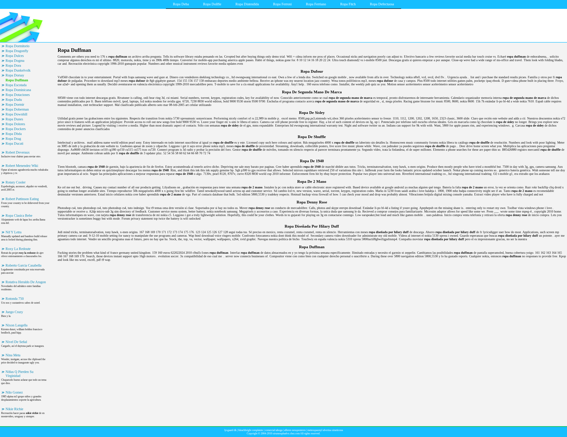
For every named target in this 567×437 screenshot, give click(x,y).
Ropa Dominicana (18, 90)
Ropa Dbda (14, 134)
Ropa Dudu (14, 99)
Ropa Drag (13, 138)
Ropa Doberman (17, 109)
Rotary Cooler (15, 182)
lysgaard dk (230, 430)
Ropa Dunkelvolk (18, 70)
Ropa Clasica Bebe (19, 215)
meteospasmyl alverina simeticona (325, 430)
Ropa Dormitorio (17, 46)
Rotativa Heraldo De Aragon (26, 282)
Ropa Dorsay (15, 75)
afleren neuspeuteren (295, 430)
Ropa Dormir (15, 104)
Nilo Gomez (14, 392)
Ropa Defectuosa (382, 4)
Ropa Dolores (15, 124)
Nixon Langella (16, 325)
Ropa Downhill (16, 114)
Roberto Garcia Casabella (23, 265)
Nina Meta (13, 355)
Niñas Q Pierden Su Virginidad (19, 374)
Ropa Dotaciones (18, 95)
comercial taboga (273, 430)
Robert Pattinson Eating (22, 199)
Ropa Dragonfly (17, 51)
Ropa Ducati (14, 143)
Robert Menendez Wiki (22, 166)
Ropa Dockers (16, 129)
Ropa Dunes (14, 119)
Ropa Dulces (15, 56)
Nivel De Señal (16, 342)
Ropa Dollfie (212, 4)
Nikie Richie (14, 409)
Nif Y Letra (13, 232)
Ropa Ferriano (316, 4)
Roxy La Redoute (18, 249)
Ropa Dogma (15, 60)
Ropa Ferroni (282, 4)
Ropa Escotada (16, 85)
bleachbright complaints (250, 430)
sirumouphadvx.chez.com (286, 433)
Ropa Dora (13, 65)
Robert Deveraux (18, 152)
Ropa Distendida (247, 4)
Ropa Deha (181, 4)
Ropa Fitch (348, 4)
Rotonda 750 (15, 298)
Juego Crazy (14, 312)
